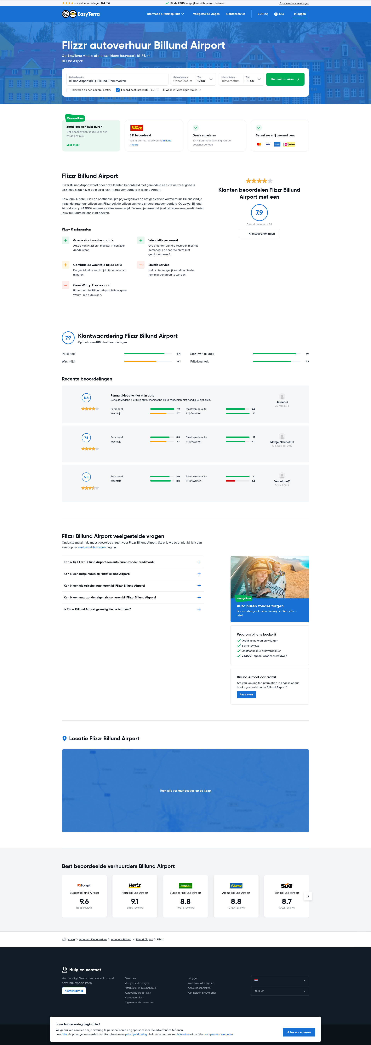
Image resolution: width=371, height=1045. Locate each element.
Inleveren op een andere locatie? (91, 90)
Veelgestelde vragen (206, 14)
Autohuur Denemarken (93, 939)
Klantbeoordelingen (262, 233)
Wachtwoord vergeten (201, 983)
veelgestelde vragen (92, 547)
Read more (246, 694)
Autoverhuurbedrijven (138, 992)
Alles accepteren (299, 1032)
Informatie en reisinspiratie (141, 988)
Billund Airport (144, 939)
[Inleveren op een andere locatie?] (68, 90)
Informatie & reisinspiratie (163, 14)
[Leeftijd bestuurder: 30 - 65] (118, 90)
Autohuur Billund (121, 939)
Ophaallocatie (76, 77)
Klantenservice (235, 14)
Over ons (130, 978)
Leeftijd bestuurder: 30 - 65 (137, 90)
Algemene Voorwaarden (139, 1002)
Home (71, 939)
